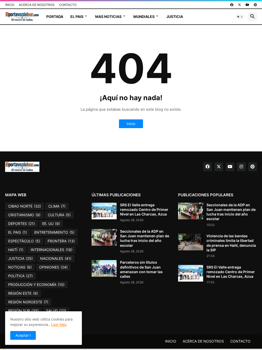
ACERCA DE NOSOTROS (36, 5)
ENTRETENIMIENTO (54, 232)
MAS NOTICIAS (108, 16)
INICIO (9, 5)
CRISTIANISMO (24, 215)
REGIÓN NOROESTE (28, 302)
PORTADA (54, 16)
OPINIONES (53, 267)
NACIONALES (55, 258)
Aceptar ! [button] (23, 335)
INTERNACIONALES (51, 250)
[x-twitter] (239, 4)
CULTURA (59, 215)
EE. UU (51, 223)
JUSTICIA (174, 16)
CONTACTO (68, 5)
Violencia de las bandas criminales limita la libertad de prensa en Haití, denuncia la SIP (231, 243)
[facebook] (231, 4)
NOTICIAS (20, 267)
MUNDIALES (144, 16)
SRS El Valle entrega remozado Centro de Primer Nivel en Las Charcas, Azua (144, 209)
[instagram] (241, 166)
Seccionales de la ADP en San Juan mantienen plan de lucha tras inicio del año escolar (144, 238)
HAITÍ (15, 250)
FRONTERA (61, 241)
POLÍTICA (20, 276)
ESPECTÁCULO (24, 241)
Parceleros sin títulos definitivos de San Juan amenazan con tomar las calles (141, 269)
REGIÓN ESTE (23, 293)
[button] (240, 16)
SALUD (56, 310)
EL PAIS (76, 16)
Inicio (131, 123)
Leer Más (59, 324)
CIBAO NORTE (24, 206)
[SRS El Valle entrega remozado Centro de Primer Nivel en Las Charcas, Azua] (104, 211)
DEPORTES (21, 223)
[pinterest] (255, 4)
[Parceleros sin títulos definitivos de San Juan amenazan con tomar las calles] (104, 268)
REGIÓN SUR (23, 310)
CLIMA (57, 206)
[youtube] (247, 4)
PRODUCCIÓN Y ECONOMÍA (36, 284)
